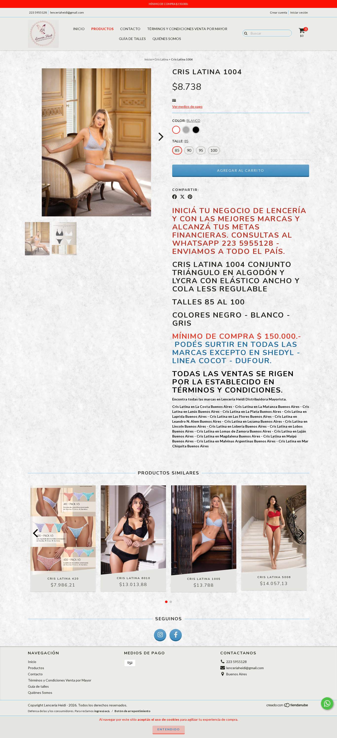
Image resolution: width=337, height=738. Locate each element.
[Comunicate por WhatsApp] (327, 703)
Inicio (79, 29)
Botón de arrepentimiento (132, 711)
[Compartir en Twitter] (182, 196)
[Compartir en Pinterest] (190, 196)
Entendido (168, 729)
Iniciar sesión (299, 12)
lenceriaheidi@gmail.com (67, 12)
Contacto (130, 29)
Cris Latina (161, 59)
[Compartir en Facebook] (174, 196)
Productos (102, 29)
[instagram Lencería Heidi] (160, 635)
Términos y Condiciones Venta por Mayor (187, 29)
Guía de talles (132, 39)
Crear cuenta (278, 12)
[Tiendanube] (287, 706)
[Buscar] (245, 33)
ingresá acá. (102, 711)
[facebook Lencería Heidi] (175, 635)
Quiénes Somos (166, 39)
